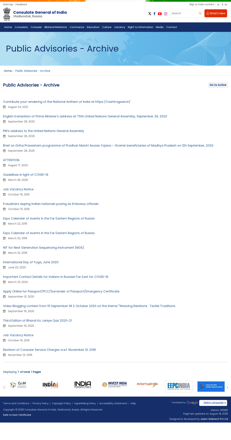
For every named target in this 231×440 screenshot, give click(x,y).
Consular (36, 27)
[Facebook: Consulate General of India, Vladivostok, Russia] (154, 13)
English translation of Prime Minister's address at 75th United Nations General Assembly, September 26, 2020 (85, 116)
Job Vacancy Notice (18, 189)
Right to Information (140, 27)
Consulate (21, 27)
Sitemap (8, 4)
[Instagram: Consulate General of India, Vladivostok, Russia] (165, 13)
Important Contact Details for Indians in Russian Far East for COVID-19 (55, 277)
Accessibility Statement (113, 403)
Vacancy (119, 27)
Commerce (77, 27)
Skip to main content (201, 4)
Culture (106, 27)
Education (93, 27)
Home (8, 27)
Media (160, 27)
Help (133, 403)
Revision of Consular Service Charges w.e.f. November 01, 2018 (49, 350)
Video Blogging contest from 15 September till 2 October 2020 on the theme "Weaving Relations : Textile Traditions (89, 306)
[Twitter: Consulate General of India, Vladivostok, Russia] (149, 13)
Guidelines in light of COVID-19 (25, 175)
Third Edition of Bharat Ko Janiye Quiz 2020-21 (37, 320)
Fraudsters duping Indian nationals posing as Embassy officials (51, 204)
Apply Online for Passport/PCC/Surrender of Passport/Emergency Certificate (61, 291)
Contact (171, 27)
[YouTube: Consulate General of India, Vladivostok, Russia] (160, 13)
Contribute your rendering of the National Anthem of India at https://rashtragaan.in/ (67, 102)
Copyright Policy (61, 403)
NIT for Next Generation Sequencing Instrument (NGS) (43, 247)
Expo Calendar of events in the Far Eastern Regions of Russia (49, 218)
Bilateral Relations (55, 27)
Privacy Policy (41, 403)
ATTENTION (11, 160)
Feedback (21, 4)
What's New (217, 13)
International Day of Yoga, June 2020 (31, 262)
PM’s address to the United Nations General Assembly (43, 131)
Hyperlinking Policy (85, 403)
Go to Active (218, 85)
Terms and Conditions (16, 403)
